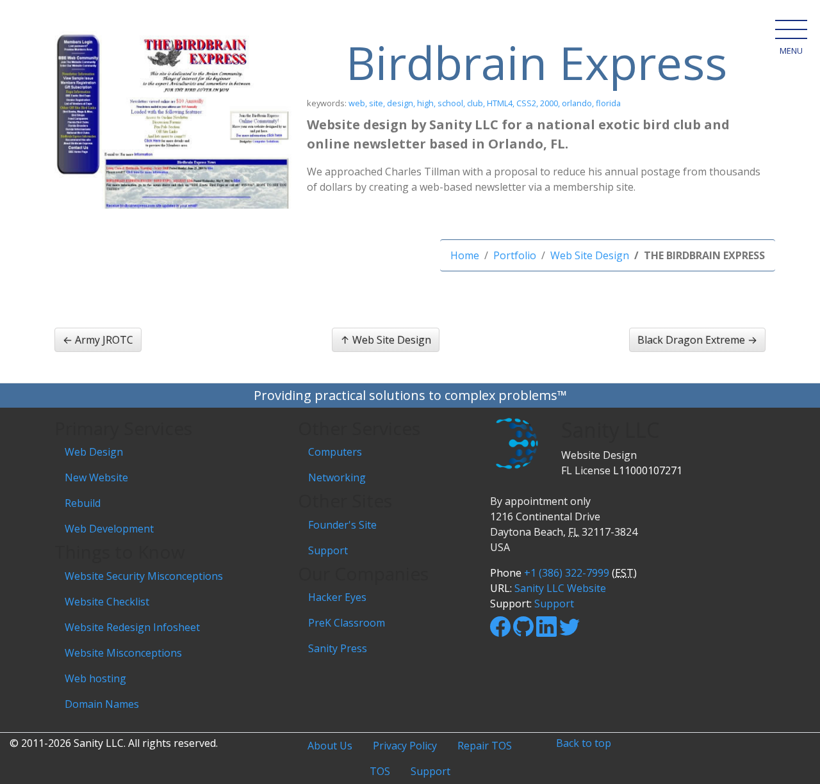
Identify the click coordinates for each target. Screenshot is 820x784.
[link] (501, 625)
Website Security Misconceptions (144, 576)
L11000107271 (647, 470)
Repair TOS (484, 746)
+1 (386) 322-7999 (566, 573)
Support (328, 550)
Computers (335, 452)
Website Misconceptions (123, 653)
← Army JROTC (98, 340)
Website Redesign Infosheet (132, 627)
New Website (96, 477)
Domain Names (102, 704)
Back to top (583, 743)
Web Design (94, 452)
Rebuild (83, 503)
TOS (380, 771)
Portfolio (514, 255)
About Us (330, 746)
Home (464, 255)
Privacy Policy (405, 746)
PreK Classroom (346, 623)
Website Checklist (107, 602)
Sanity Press (337, 648)
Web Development (109, 529)
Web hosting (95, 678)
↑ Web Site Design (385, 340)
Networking (337, 477)
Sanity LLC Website (560, 588)
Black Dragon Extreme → (697, 340)
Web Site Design (589, 255)
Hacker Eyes (337, 597)
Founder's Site (342, 525)
